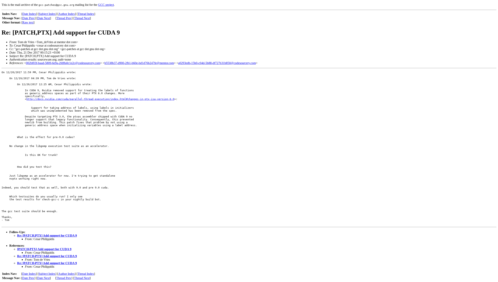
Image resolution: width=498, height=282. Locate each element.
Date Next (43, 18)
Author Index (66, 14)
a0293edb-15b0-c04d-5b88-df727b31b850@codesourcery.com (217, 63)
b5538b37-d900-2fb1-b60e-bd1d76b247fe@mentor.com (139, 63)
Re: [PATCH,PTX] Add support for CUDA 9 (47, 235)
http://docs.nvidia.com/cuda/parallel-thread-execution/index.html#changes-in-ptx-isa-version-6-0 (100, 99)
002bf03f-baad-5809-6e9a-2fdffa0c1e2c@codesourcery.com (63, 63)
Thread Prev (64, 18)
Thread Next (82, 18)
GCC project (106, 4)
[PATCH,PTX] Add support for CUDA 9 (44, 249)
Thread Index (86, 14)
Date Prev (28, 18)
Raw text (27, 22)
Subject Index (47, 14)
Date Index (29, 14)
